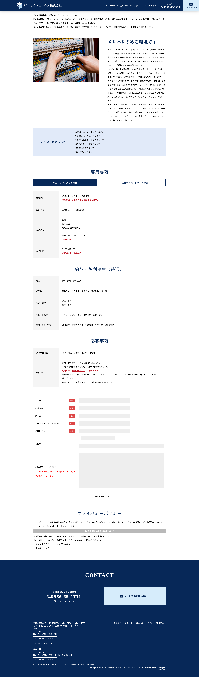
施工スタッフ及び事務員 (65, 182)
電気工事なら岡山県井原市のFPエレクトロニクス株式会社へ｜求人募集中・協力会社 (63, 664)
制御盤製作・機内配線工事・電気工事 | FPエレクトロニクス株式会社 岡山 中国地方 (59, 624)
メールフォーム (191, 7)
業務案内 (114, 5)
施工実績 (134, 5)
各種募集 (124, 5)
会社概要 (152, 5)
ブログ (143, 5)
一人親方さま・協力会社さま (134, 182)
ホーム (105, 5)
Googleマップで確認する (45, 638)
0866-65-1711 (78, 370)
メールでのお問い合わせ (137, 596)
